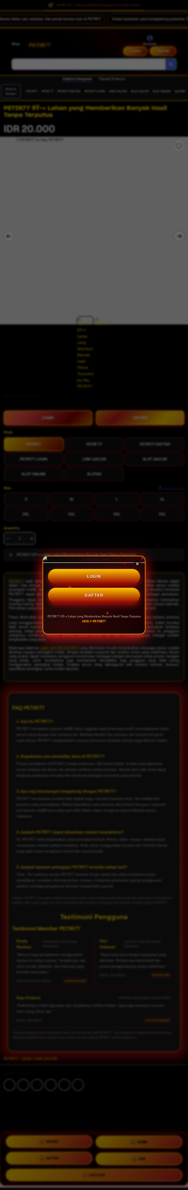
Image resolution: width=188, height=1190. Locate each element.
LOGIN (94, 576)
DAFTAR (94, 595)
